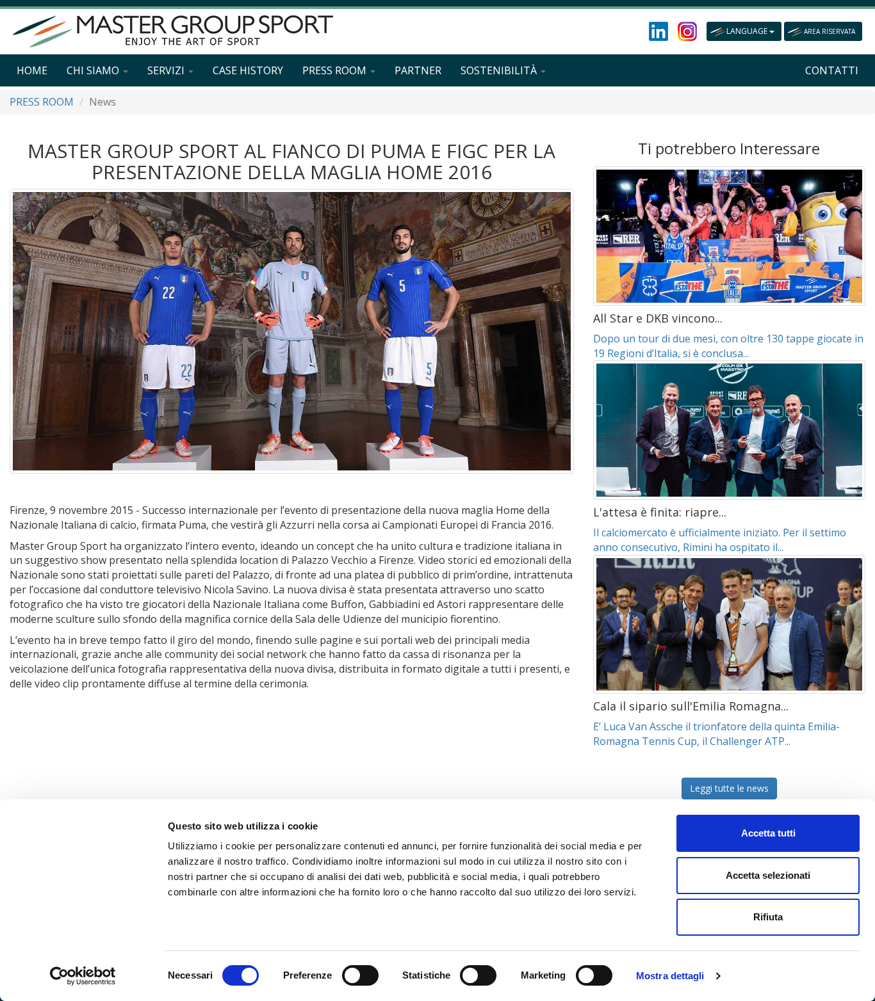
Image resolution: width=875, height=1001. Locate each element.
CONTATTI (831, 70)
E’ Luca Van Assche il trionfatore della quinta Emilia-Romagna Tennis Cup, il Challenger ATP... (716, 733)
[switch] (360, 975)
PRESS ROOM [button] (335, 70)
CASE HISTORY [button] (248, 70)
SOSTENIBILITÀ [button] (500, 70)
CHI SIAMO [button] (94, 70)
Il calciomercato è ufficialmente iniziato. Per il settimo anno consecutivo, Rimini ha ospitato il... (719, 539)
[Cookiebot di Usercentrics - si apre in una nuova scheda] (83, 976)
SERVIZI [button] (167, 70)
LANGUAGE (747, 31)
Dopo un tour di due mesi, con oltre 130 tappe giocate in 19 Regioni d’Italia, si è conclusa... (728, 346)
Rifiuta (768, 916)
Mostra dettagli (670, 975)
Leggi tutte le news (729, 788)
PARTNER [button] (418, 70)
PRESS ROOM (42, 102)
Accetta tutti (768, 833)
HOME (32, 70)
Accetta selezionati (768, 875)
